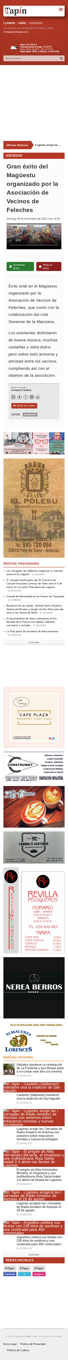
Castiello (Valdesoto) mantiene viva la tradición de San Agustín (38, 1096)
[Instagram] (32, 397)
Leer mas (34, 642)
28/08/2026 (24, 1184)
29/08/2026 (24, 1075)
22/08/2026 (24, 1248)
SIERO (22, 23)
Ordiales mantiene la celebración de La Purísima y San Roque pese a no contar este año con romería (40, 1068)
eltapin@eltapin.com (17, 32)
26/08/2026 (24, 1214)
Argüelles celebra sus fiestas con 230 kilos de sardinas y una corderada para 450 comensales (39, 1241)
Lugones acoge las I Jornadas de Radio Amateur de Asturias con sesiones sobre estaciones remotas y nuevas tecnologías (48, 145)
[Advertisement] (34, 103)
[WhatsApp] (13, 397)
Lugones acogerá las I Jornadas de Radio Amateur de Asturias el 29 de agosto (39, 1207)
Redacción (30, 414)
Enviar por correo (24, 405)
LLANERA (9, 23)
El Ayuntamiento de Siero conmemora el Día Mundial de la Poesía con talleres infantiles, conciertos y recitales (31, 622)
